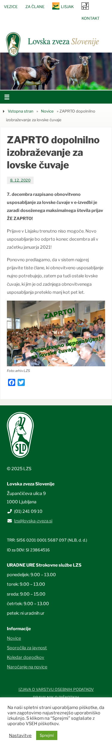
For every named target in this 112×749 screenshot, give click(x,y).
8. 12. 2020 (20, 180)
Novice (47, 111)
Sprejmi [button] (47, 735)
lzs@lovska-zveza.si (33, 521)
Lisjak (67, 6)
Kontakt (90, 18)
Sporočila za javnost (27, 647)
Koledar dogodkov (25, 657)
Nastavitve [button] (20, 735)
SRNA (85, 6)
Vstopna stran (20, 111)
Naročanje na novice (27, 667)
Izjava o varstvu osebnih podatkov (56, 689)
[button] (38, 82)
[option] (56, 71)
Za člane (35, 6)
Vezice (11, 6)
